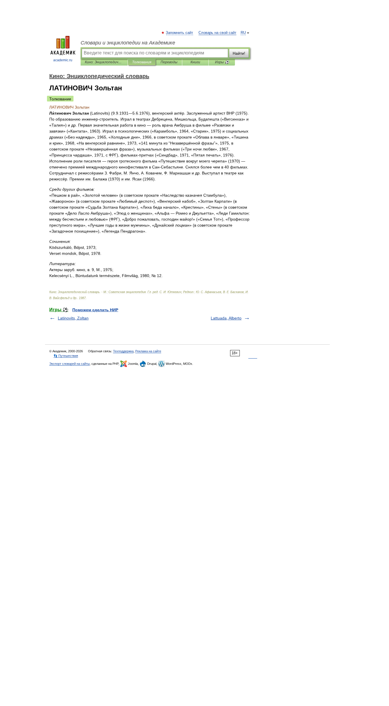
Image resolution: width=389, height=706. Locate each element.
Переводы (169, 62)
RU (243, 33)
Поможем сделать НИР (95, 310)
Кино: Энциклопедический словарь (104, 62)
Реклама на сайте (148, 351)
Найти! (239, 53)
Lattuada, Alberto (226, 318)
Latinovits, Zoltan (73, 318)
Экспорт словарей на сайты (69, 363)
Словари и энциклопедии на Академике (128, 43)
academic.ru (62, 60)
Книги (195, 62)
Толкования (141, 62)
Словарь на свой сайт (217, 33)
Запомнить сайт (179, 33)
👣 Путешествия (66, 355)
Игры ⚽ (222, 62)
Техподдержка (123, 351)
